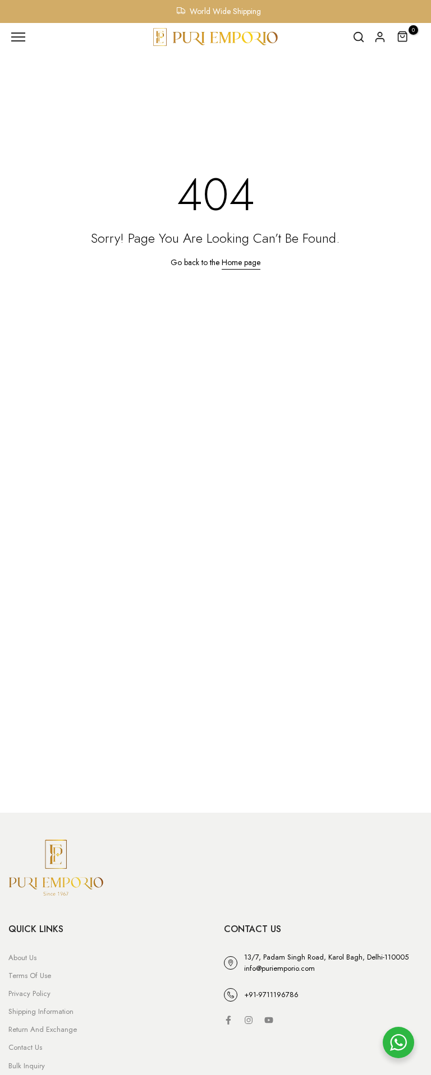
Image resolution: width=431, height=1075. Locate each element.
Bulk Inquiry (26, 1065)
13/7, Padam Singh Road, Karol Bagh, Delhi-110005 (326, 957)
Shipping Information (41, 1011)
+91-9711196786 (271, 994)
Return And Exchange (42, 1029)
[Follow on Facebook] (228, 1020)
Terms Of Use (29, 975)
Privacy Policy (29, 993)
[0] (403, 37)
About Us (22, 957)
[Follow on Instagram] (248, 1020)
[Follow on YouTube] (268, 1020)
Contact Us (25, 1047)
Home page (241, 262)
